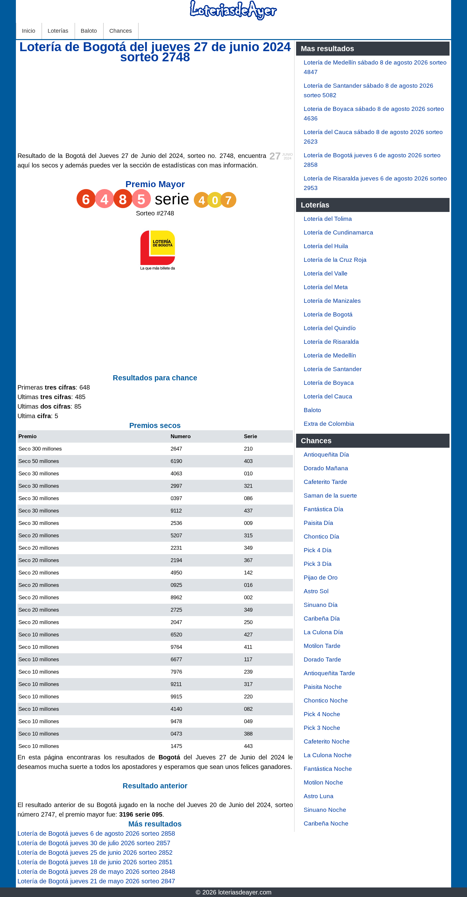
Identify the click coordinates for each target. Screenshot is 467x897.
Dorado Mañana (326, 468)
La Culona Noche (328, 755)
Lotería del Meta (326, 287)
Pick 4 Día (318, 550)
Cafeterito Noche (327, 741)
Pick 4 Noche (322, 714)
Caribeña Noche (326, 823)
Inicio (28, 31)
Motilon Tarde (322, 645)
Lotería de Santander (333, 369)
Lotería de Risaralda (331, 341)
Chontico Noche (326, 700)
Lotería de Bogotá (328, 314)
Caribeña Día (322, 618)
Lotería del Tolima (328, 218)
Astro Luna (319, 796)
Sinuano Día (321, 604)
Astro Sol (316, 591)
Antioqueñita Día (326, 454)
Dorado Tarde (322, 659)
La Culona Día (323, 632)
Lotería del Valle (326, 273)
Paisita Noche (323, 686)
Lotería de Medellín (330, 355)
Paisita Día (318, 523)
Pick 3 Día (318, 564)
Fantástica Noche (328, 768)
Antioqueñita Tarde (329, 673)
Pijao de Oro (321, 577)
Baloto (89, 31)
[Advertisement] (155, 106)
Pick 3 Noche (322, 727)
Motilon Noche (323, 782)
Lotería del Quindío (330, 328)
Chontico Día (321, 536)
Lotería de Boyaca (329, 382)
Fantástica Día (323, 509)
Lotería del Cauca (328, 396)
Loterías (58, 31)
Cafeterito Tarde (325, 482)
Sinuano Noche (325, 809)
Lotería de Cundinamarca (338, 232)
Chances (120, 31)
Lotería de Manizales (332, 300)
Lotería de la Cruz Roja (335, 259)
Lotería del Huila (326, 246)
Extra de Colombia (329, 423)
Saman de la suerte (330, 495)
